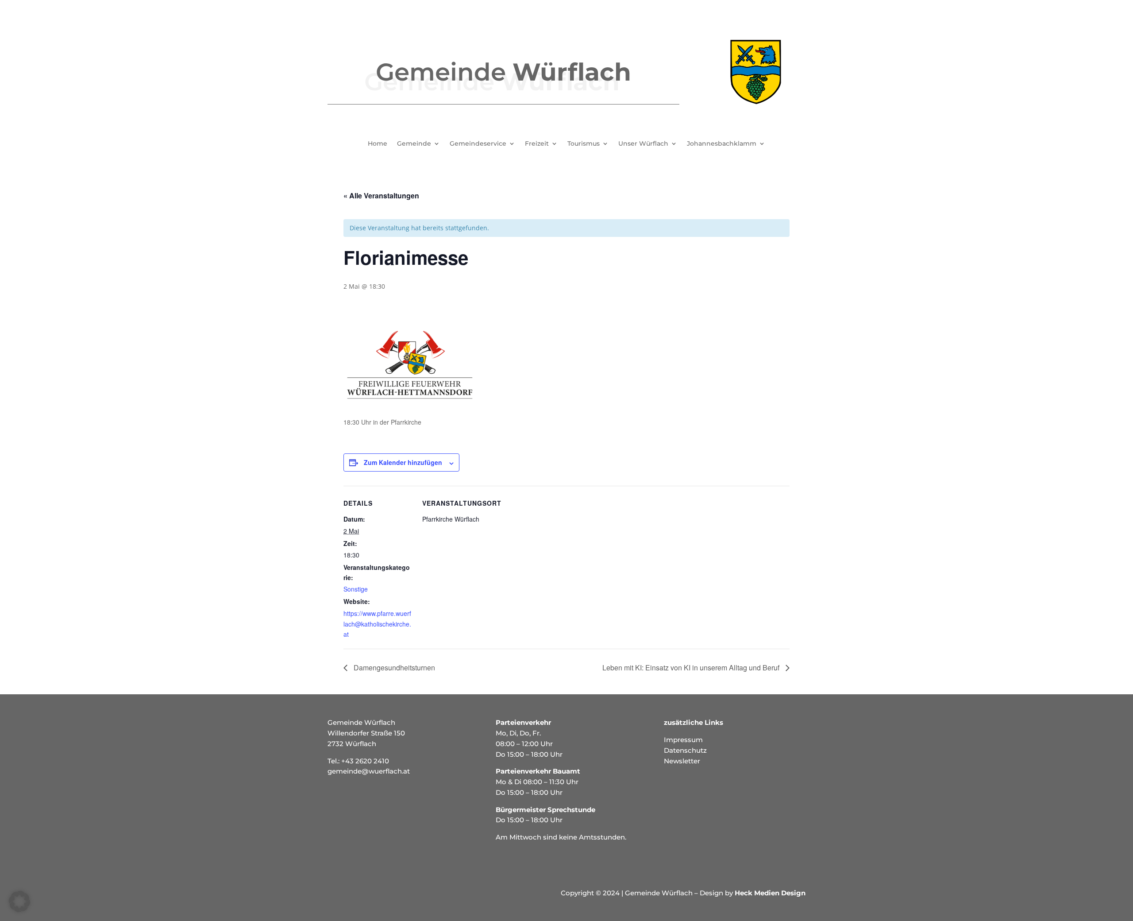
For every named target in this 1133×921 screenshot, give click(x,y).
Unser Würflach (643, 143)
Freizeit (537, 143)
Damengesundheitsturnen (393, 667)
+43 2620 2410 (365, 761)
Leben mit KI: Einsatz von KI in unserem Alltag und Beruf (691, 667)
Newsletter (682, 761)
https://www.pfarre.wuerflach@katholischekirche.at (377, 624)
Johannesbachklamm (721, 143)
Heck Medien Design (770, 893)
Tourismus (583, 143)
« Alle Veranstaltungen (381, 195)
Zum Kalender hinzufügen (403, 462)
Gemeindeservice (478, 143)
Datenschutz (685, 750)
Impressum (683, 739)
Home (377, 143)
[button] (19, 901)
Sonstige (355, 588)
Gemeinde (414, 143)
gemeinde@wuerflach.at (369, 771)
